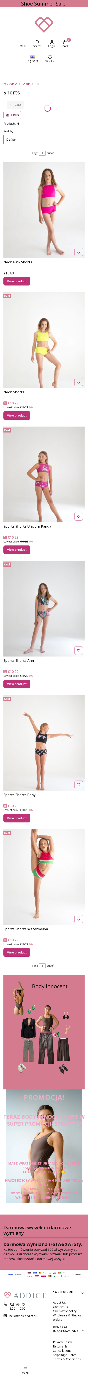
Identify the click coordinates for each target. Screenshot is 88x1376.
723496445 (17, 1304)
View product (17, 281)
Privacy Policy (62, 1342)
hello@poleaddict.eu (23, 1316)
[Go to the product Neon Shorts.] (44, 340)
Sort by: (8, 131)
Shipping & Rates (64, 1355)
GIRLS (38, 84)
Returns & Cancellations (62, 1348)
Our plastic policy (64, 1311)
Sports (26, 84)
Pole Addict (10, 84)
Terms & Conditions (67, 1359)
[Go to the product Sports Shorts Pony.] (44, 743)
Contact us (60, 1307)
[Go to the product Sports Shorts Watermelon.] (44, 877)
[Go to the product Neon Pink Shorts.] (44, 210)
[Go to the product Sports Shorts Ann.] (44, 609)
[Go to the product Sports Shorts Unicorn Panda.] (44, 474)
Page (35, 153)
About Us (59, 1302)
